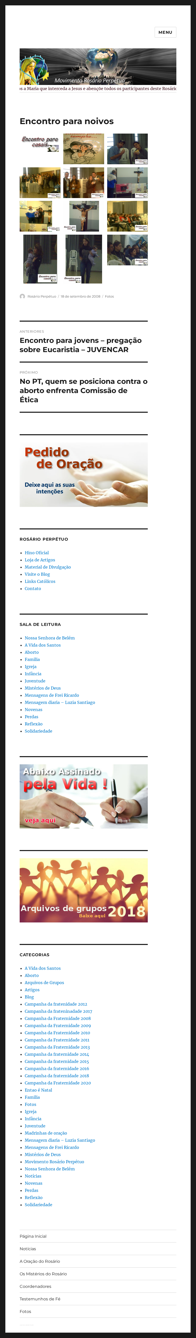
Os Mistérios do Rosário (43, 1273)
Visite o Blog (37, 574)
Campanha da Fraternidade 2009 (58, 1025)
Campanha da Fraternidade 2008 (58, 1018)
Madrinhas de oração (46, 1133)
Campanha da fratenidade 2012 (56, 1004)
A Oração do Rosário (40, 1261)
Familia (32, 659)
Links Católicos (40, 581)
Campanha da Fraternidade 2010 (57, 1032)
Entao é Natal (38, 1090)
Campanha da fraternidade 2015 (57, 1061)
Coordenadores (35, 1286)
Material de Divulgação (48, 567)
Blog (29, 996)
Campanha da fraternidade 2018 (57, 1075)
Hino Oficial (37, 552)
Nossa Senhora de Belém (50, 637)
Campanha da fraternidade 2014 (57, 1054)
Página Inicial (33, 1236)
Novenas (33, 709)
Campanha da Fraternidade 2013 (57, 1047)
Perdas (31, 716)
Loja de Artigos (40, 559)
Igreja (30, 666)
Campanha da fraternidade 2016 (57, 1068)
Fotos (109, 296)
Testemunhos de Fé (40, 1299)
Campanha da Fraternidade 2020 (58, 1082)
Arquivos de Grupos (44, 982)
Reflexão (34, 723)
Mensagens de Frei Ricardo (52, 695)
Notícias (33, 1176)
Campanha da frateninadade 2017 (58, 1011)
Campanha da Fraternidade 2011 (57, 1039)
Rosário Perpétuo (42, 296)
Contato (33, 588)
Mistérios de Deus (43, 688)
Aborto (32, 652)
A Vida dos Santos (43, 645)
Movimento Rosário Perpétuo (54, 1161)
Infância (33, 673)
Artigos (32, 989)
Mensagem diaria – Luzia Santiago (60, 702)
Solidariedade (38, 731)
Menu (165, 32)
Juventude (35, 680)
